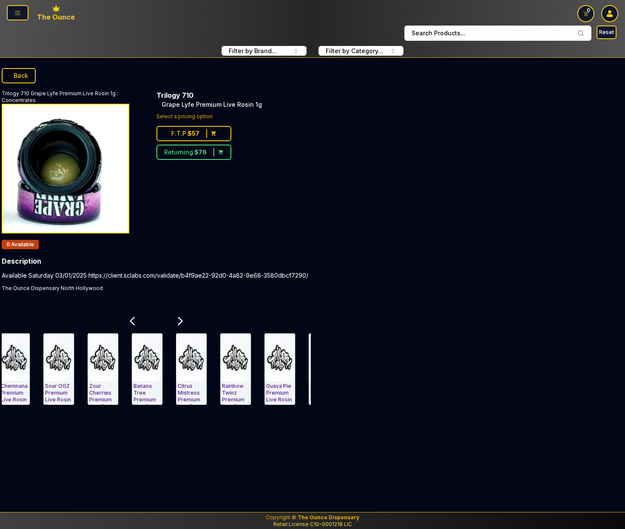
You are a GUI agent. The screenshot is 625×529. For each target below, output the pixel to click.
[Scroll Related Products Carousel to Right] (180, 321)
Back (21, 75)
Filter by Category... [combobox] (354, 50)
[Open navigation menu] (17, 12)
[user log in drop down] (609, 13)
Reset (606, 32)
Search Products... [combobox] (439, 33)
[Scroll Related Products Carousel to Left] (132, 321)
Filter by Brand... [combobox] (253, 50)
